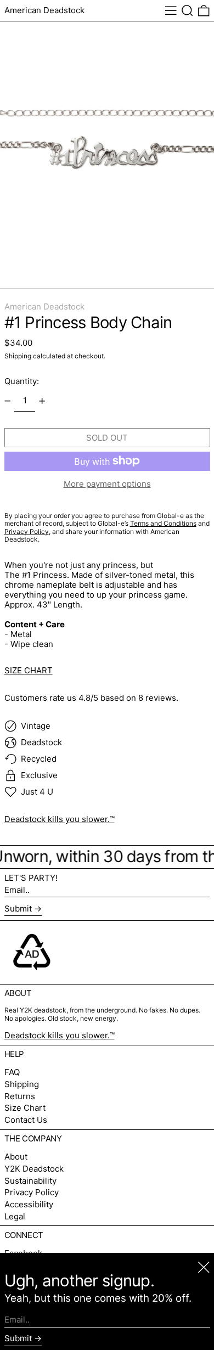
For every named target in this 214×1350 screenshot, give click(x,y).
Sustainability (30, 1180)
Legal (14, 1216)
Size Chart (25, 1107)
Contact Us (25, 1120)
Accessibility (28, 1204)
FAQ (12, 1072)
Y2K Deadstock (34, 1168)
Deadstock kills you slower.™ (59, 819)
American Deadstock (44, 10)
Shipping (17, 356)
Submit (18, 908)
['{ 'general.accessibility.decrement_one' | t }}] (7, 401)
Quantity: (21, 381)
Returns (19, 1096)
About (15, 1156)
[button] (187, 10)
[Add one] (42, 401)
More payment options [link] (107, 484)
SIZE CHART (28, 670)
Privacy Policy (31, 1192)
